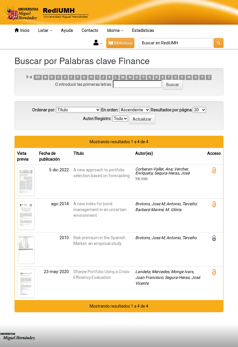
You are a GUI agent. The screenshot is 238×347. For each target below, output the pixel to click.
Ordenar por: (43, 110)
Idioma (113, 30)
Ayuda (67, 30)
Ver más (141, 178)
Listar (43, 30)
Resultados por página (171, 110)
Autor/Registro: (97, 118)
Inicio (24, 30)
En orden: (109, 110)
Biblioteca (122, 43)
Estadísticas (143, 30)
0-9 (37, 77)
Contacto (90, 30)
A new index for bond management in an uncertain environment (100, 209)
